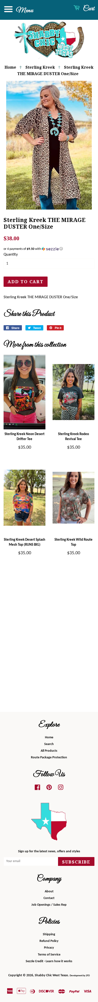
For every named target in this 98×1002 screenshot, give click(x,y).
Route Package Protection (49, 757)
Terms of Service (49, 954)
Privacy (49, 948)
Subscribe (76, 861)
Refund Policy (49, 941)
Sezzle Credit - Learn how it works (49, 961)
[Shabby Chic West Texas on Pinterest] (49, 789)
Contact (49, 898)
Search (49, 744)
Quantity (11, 254)
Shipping (49, 934)
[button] (49, 249)
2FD (88, 975)
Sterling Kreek (40, 67)
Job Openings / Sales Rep (49, 905)
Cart (88, 8)
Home (10, 67)
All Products (49, 751)
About (49, 891)
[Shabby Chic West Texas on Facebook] (37, 789)
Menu (24, 10)
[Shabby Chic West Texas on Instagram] (61, 789)
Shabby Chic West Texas (51, 975)
